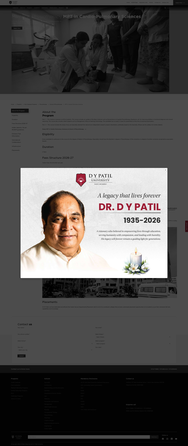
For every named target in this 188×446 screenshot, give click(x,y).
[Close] (165, 170)
